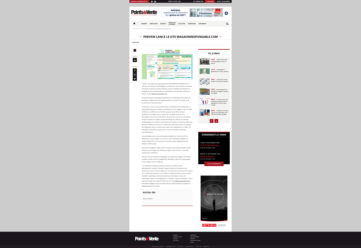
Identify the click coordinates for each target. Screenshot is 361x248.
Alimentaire (192, 23)
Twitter (198, 246)
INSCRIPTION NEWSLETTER (139, 1)
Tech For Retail (209, 145)
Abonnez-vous (171, 246)
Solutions (181, 23)
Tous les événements (214, 164)
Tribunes (192, 238)
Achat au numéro (223, 1)
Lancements (202, 23)
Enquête (163, 23)
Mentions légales (158, 246)
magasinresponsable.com (182, 181)
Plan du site (189, 246)
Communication (177, 237)
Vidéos (192, 242)
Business (144, 23)
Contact (180, 246)
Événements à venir (195, 240)
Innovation (153, 23)
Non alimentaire (194, 237)
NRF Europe (207, 156)
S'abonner (209, 1)
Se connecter (198, 1)
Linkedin (206, 246)
